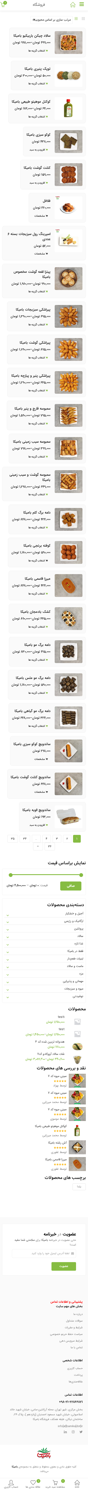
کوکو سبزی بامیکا (38, 134)
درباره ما (78, 1314)
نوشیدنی (78, 996)
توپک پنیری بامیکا (37, 69)
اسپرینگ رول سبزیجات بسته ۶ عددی (29, 236)
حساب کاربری (11, 1487)
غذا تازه (79, 943)
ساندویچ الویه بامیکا (36, 810)
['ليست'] (83, 19)
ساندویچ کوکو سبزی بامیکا (31, 744)
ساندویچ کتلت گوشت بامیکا (30, 777)
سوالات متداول (74, 1321)
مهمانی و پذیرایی (73, 981)
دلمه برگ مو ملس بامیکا (33, 678)
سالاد (80, 936)
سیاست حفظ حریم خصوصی (66, 1334)
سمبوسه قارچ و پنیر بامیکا (32, 408)
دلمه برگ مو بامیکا (37, 645)
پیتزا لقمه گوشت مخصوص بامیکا (31, 274)
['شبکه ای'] (76, 19)
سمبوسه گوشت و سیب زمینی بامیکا (29, 477)
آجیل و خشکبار (74, 913)
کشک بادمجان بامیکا (35, 612)
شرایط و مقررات (74, 1327)
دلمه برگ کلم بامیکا (36, 512)
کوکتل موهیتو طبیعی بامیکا (31, 101)
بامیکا (15, 1467)
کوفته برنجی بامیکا (36, 545)
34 (25, 838)
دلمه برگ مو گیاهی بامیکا (32, 711)
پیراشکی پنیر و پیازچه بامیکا (30, 375)
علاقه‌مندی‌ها (76, 1381)
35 (13, 838)
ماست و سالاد (75, 966)
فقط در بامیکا (75, 951)
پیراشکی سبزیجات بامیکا (33, 309)
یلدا (79, 1186)
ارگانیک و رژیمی (73, 921)
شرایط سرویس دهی (71, 1341)
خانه (77, 1487)
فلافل (46, 201)
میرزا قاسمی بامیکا (37, 578)
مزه (81, 973)
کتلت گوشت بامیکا (37, 168)
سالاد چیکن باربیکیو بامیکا (31, 35)
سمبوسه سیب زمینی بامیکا (31, 441)
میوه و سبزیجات (73, 988)
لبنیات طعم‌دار (75, 958)
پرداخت (78, 1375)
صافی (71, 886)
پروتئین (78, 928)
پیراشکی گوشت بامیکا (35, 342)
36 (49, 846)
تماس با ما (77, 1347)
